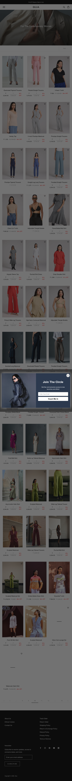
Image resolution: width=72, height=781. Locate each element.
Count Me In (53, 399)
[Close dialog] (68, 375)
